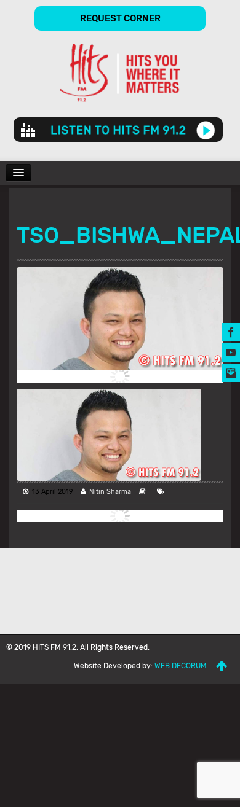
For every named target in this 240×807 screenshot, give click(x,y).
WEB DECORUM (180, 665)
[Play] (206, 129)
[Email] (231, 372)
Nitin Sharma (110, 492)
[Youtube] (231, 351)
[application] (118, 129)
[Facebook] (231, 331)
